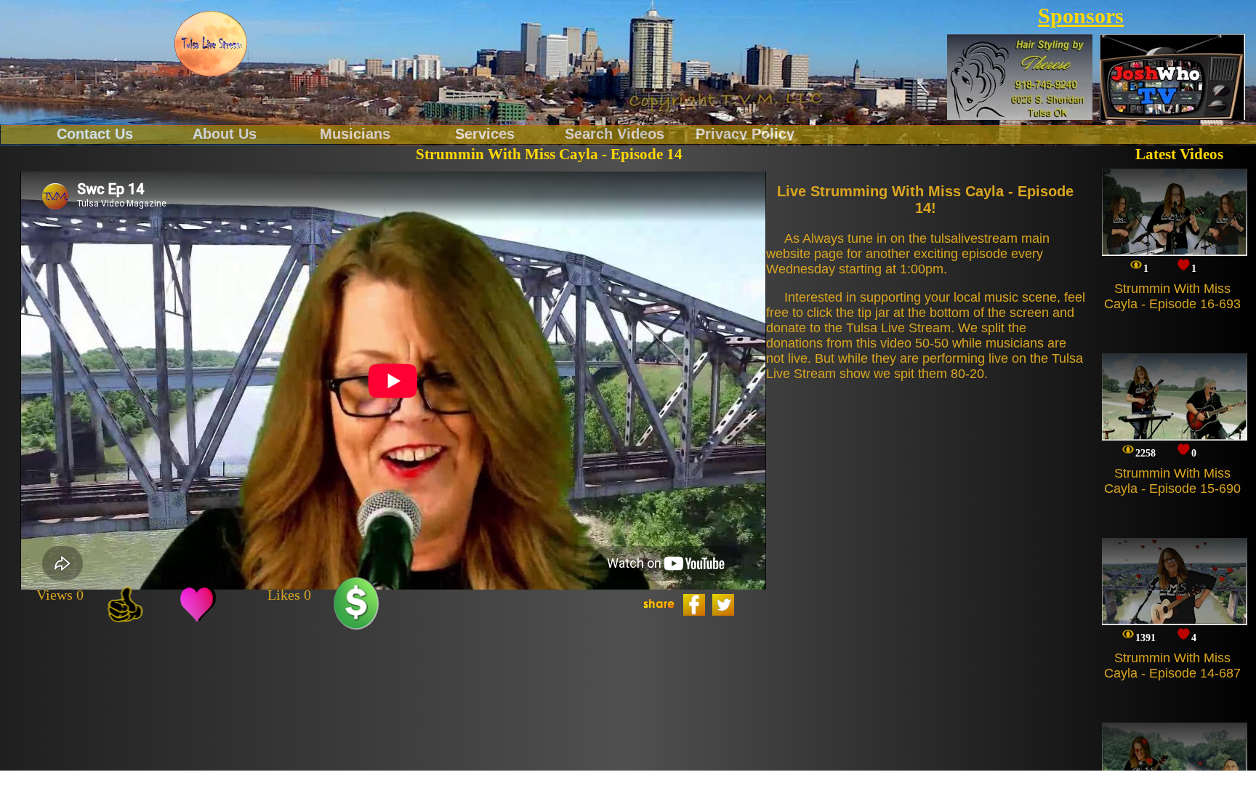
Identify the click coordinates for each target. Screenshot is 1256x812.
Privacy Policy (745, 133)
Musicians (355, 133)
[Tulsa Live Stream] (210, 43)
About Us (225, 133)
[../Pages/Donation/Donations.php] (356, 605)
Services (485, 133)
